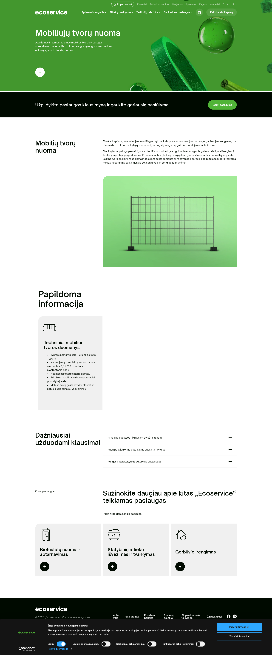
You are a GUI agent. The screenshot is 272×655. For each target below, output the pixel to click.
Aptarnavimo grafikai (94, 12)
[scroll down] (40, 72)
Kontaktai (215, 4)
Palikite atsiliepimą (221, 12)
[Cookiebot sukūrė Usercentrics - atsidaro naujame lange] (26, 648)
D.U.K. (226, 4)
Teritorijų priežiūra (147, 12)
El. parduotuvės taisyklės (190, 616)
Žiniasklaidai (214, 616)
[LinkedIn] (235, 617)
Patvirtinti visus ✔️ (239, 627)
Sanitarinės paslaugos (177, 12)
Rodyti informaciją (58, 648)
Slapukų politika (168, 616)
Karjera (203, 4)
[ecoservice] (51, 13)
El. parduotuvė (124, 4)
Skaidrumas (132, 616)
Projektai (142, 4)
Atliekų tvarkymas (120, 12)
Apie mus (191, 4)
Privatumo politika (150, 616)
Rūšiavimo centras (159, 4)
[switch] (106, 643)
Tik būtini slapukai (239, 636)
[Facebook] (228, 617)
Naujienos (177, 4)
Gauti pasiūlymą (222, 104)
